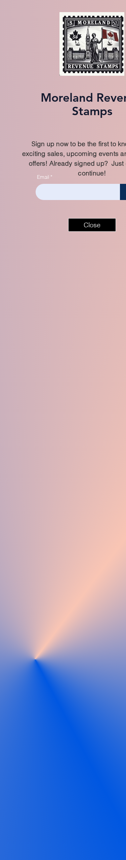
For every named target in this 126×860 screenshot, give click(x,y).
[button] (92, 225)
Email (43, 176)
